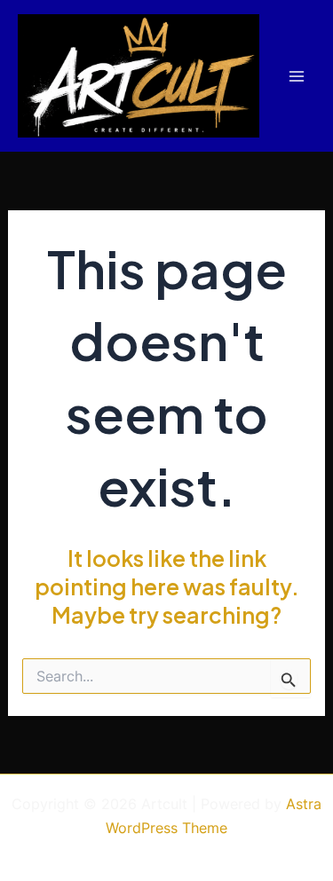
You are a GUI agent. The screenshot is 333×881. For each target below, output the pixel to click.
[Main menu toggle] (296, 76)
